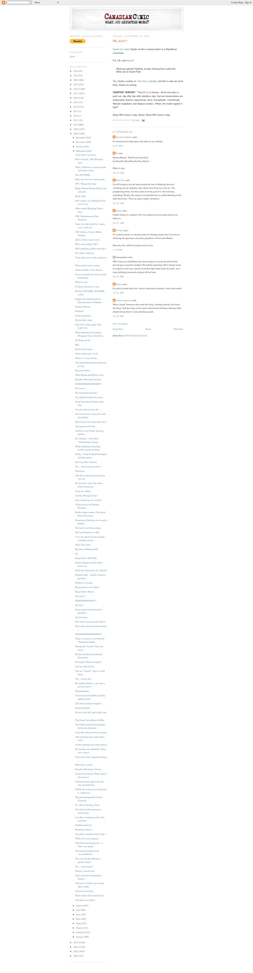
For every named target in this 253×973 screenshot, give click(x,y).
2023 (76, 84)
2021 (76, 93)
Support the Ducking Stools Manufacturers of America (88, 300)
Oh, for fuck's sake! (84, 320)
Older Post (178, 329)
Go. (76, 553)
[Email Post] (143, 120)
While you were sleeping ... (87, 838)
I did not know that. (84, 891)
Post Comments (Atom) (136, 335)
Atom (72, 56)
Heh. (77, 344)
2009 (76, 129)
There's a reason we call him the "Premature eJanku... (89, 640)
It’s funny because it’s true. (87, 286)
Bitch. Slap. (80, 196)
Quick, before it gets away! (87, 239)
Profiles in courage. (84, 582)
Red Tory (120, 180)
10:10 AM (118, 172)
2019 (76, 102)
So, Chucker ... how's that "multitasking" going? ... (88, 440)
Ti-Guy (119, 230)
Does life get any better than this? (90, 421)
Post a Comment (120, 323)
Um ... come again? (84, 866)
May (78, 918)
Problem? (79, 311)
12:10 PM (118, 316)
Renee (119, 284)
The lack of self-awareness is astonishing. (88, 811)
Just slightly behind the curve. (89, 397)
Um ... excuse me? (83, 678)
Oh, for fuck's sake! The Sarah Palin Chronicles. (88, 485)
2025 (76, 75)
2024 (76, 79)
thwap (119, 210)
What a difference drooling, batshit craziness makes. (88, 448)
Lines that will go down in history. (91, 732)
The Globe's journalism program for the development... (90, 726)
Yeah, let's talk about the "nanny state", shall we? (90, 225)
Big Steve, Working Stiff (86, 549)
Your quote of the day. (85, 426)
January (80, 936)
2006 (76, 946)
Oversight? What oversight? (88, 661)
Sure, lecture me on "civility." (88, 500)
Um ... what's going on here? (88, 466)
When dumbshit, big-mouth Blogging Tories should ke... (89, 334)
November (81, 142)
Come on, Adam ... (83, 491)
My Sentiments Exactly (86, 392)
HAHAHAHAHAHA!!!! (86, 600)
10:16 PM (118, 276)
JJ (117, 153)
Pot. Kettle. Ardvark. (84, 253)
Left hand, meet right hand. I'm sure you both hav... (89, 783)
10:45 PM (118, 292)
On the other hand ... (84, 349)
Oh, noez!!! (80, 596)
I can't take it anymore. (85, 154)
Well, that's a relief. (84, 764)
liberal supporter (123, 300)
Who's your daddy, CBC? (86, 244)
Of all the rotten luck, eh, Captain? (91, 570)
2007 (76, 942)
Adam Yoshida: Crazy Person (88, 269)
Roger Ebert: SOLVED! (86, 558)
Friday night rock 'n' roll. (86, 353)
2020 (76, 97)
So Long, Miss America (86, 462)
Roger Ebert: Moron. (84, 591)
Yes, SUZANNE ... (83, 174)
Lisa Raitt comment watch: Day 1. (91, 833)
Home (148, 329)
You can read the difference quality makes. (88, 860)
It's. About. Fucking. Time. (87, 804)
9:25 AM (118, 145)
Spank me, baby (121, 49)
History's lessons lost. (85, 870)
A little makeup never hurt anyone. (91, 744)
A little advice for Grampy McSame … (87, 506)
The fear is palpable (147, 81)
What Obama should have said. (89, 374)
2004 (76, 955)
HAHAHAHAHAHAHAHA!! (88, 383)
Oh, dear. (79, 605)
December (81, 137)
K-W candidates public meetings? (90, 248)
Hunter (129, 60)
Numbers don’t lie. (83, 825)
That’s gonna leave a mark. (87, 265)
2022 (76, 88)
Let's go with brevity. (85, 666)
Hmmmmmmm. (82, 690)
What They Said (82, 544)
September (81, 150)
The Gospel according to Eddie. (90, 720)
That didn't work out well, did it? (90, 621)
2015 (76, 111)
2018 (76, 106)
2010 (76, 124)
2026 (76, 71)
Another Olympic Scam (86, 495)
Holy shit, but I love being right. (90, 179)
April (78, 923)
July (78, 909)
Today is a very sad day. (86, 358)
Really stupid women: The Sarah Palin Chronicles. (90, 514)
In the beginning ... (84, 315)
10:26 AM (118, 203)
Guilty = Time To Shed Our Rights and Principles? (91, 456)
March (79, 927)
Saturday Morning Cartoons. (88, 379)
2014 (76, 115)
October (80, 146)
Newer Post (118, 329)
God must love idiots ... (86, 899)
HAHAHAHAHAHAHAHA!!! (88, 634)
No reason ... (81, 388)
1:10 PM (117, 249)
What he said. (81, 282)
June (78, 914)
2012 (76, 120)
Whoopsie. (80, 470)
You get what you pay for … (88, 409)
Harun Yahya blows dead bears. (89, 895)
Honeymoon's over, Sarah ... (88, 587)
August (79, 905)
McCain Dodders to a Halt (87, 532)
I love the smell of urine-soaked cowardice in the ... (89, 538)
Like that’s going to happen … (89, 703)
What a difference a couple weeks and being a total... (90, 169)
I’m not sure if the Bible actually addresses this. (90, 697)
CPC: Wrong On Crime (85, 183)
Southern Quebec (124, 137)
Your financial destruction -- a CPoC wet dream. (89, 844)
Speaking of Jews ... (84, 829)
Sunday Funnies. (83, 306)
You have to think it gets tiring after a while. (89, 885)
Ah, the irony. (81, 617)
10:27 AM (118, 222)
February (80, 932)
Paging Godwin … (83, 370)
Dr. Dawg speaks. (83, 340)
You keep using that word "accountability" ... (87, 852)
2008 (76, 133)
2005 (76, 951)
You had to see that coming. (88, 527)
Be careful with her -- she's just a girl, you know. (90, 685)
